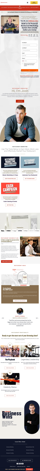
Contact (28, 466)
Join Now (29, 469)
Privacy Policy (24, 73)
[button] (27, 3)
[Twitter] (23, 463)
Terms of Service (35, 72)
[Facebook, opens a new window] (19, 463)
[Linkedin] (21, 463)
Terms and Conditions (21, 466)
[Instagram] (17, 463)
